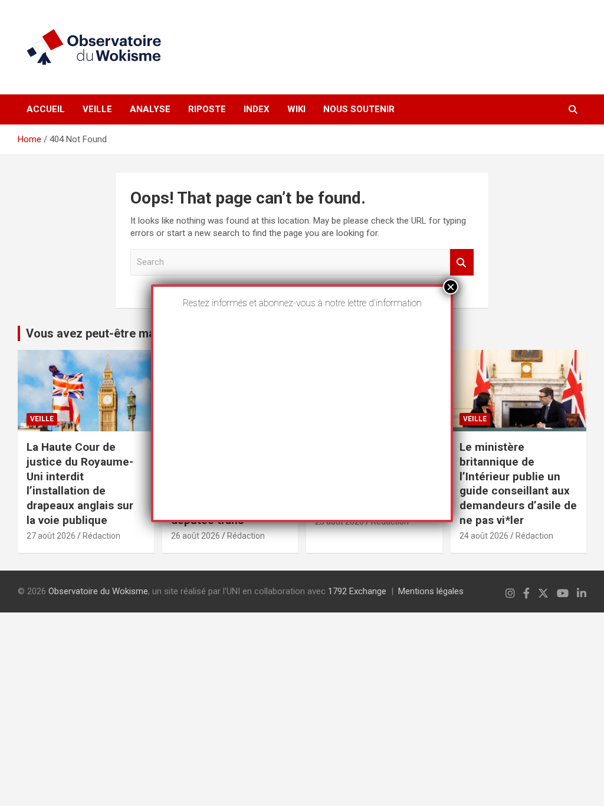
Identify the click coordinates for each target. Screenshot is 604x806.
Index (257, 109)
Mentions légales (431, 591)
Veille (97, 109)
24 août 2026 (483, 535)
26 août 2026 (195, 535)
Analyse (150, 109)
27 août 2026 (51, 535)
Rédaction (101, 535)
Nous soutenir (359, 109)
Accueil (46, 109)
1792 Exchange (357, 591)
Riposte (207, 109)
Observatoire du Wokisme (98, 591)
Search (462, 262)
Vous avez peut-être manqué (104, 333)
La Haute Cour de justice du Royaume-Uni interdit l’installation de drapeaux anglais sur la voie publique (80, 483)
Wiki (296, 109)
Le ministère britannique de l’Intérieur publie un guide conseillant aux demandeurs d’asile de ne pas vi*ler (518, 483)
